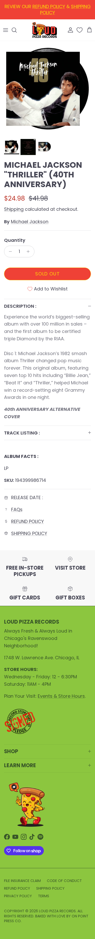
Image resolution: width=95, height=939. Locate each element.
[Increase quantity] (29, 251)
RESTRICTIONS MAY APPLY (47, 14)
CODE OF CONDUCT (64, 880)
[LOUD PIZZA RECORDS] (44, 30)
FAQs (17, 509)
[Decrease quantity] (9, 251)
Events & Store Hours (61, 696)
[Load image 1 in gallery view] (47, 88)
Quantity (14, 240)
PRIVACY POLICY (18, 896)
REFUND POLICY (27, 521)
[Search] (16, 30)
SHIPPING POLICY (29, 533)
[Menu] (5, 30)
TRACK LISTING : (22, 433)
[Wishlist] (80, 30)
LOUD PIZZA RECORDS (57, 911)
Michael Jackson (29, 221)
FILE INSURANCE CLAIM (22, 880)
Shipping (14, 209)
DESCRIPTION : (20, 306)
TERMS (43, 896)
